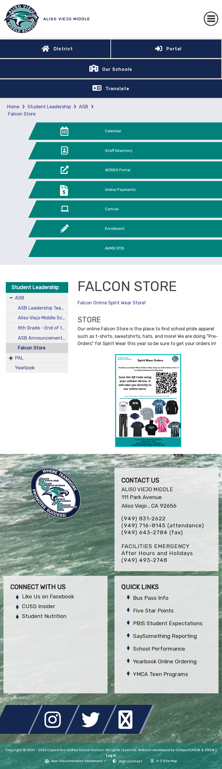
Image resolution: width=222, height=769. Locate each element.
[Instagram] (55, 732)
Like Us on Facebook (48, 596)
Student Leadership (49, 106)
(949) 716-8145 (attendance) (162, 525)
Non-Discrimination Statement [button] (77, 761)
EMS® (210, 750)
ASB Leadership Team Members (43, 308)
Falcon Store (22, 114)
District (63, 48)
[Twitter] (92, 732)
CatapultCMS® (188, 750)
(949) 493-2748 (144, 560)
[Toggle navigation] (211, 18)
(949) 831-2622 (143, 518)
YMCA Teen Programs (160, 674)
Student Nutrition (44, 616)
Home (13, 106)
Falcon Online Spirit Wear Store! (111, 303)
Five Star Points (153, 610)
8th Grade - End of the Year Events (43, 328)
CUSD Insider (38, 606)
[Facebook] (18, 732)
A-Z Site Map (166, 761)
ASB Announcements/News (43, 338)
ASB (83, 106)
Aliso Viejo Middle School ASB (43, 318)
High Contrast (130, 761)
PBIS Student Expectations (168, 623)
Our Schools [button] (117, 69)
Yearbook (25, 367)
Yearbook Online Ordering (165, 661)
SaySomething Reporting (165, 636)
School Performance (159, 648)
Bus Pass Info (151, 598)
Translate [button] (118, 88)
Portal (174, 48)
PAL (19, 358)
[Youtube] (129, 732)
